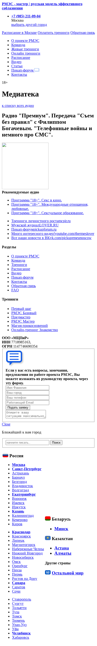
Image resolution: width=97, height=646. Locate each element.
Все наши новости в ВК (51, 238)
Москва (18, 465)
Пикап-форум (22, 70)
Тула (15, 612)
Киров (17, 524)
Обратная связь (82, 33)
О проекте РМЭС (25, 41)
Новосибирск (23, 557)
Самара (18, 583)
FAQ (15, 290)
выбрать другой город (29, 25)
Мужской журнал (35, 225)
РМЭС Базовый (23, 313)
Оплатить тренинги (53, 33)
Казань (18, 511)
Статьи (17, 66)
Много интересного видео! (52, 234)
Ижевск (18, 503)
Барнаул (18, 477)
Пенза (17, 570)
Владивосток (22, 486)
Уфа (15, 629)
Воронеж (19, 499)
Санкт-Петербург (26, 469)
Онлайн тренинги (25, 53)
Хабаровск (20, 637)
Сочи (16, 591)
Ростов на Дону (24, 579)
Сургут (18, 604)
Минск (61, 528)
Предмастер (20, 317)
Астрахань (20, 473)
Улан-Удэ (19, 625)
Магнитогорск (23, 545)
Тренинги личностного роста (41, 221)
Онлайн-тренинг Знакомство (34, 330)
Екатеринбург (24, 494)
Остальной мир (68, 572)
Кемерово (20, 520)
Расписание (20, 58)
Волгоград (20, 490)
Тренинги (19, 265)
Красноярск (21, 536)
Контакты (19, 74)
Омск (16, 562)
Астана (61, 548)
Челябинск (21, 633)
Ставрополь (21, 599)
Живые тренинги (25, 49)
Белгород (19, 482)
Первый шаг (21, 309)
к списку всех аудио (18, 106)
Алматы (62, 553)
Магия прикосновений (29, 326)
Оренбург (20, 566)
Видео (16, 62)
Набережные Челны (28, 549)
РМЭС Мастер (23, 321)
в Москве (19, 33)
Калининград (23, 516)
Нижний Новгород (27, 553)
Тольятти (19, 608)
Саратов (18, 587)
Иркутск (19, 507)
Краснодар (21, 532)
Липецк (18, 540)
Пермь (17, 574)
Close (6, 424)
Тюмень (18, 620)
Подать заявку (18, 407)
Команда (18, 45)
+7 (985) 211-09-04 (25, 16)
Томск (17, 616)
